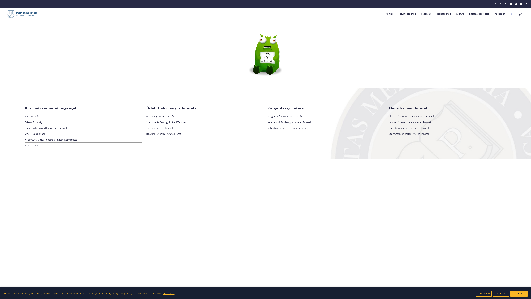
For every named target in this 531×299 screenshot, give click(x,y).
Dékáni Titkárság (33, 122)
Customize (482, 293)
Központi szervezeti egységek (51, 108)
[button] (520, 14)
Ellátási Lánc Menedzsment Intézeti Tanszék (411, 116)
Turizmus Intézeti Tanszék (159, 128)
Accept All (519, 293)
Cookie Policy (169, 293)
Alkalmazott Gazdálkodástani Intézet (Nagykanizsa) (51, 139)
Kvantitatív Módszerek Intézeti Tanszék (409, 128)
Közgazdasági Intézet (286, 108)
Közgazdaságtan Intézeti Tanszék (285, 116)
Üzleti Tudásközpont (35, 133)
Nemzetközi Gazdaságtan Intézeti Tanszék (289, 122)
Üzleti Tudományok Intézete (171, 108)
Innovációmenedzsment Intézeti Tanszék (410, 122)
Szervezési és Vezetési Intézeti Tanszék (409, 133)
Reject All (501, 293)
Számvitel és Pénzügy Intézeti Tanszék (166, 122)
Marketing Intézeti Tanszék (160, 116)
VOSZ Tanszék (32, 145)
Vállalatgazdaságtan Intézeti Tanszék (287, 128)
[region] (265, 293)
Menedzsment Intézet (408, 108)
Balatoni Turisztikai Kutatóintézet (163, 133)
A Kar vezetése (32, 116)
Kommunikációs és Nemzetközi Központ (46, 128)
